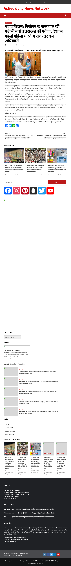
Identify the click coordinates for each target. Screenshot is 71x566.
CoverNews (31, 563)
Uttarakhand (9, 22)
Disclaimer (7, 555)
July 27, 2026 (60, 474)
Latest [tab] (6, 364)
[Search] (65, 15)
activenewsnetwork (11, 45)
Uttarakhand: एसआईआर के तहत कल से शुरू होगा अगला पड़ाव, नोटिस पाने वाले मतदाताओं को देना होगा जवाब (57, 169)
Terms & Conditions (17, 555)
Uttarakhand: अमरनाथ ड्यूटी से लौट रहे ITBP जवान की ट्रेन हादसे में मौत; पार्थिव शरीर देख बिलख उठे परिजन (35, 169)
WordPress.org (9, 434)
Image (44, 2)
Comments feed (10, 431)
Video (38, 2)
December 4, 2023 (22, 45)
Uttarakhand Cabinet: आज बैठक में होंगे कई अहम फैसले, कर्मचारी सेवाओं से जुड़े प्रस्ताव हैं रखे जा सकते (51, 135)
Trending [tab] (21, 364)
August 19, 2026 (19, 174)
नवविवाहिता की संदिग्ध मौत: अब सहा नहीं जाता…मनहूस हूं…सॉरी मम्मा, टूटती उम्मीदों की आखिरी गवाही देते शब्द (48, 463)
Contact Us (14, 553)
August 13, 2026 (62, 174)
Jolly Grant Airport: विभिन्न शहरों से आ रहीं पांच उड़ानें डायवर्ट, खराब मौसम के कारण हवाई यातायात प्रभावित (14, 169)
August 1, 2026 (48, 474)
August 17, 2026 (41, 174)
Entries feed (9, 427)
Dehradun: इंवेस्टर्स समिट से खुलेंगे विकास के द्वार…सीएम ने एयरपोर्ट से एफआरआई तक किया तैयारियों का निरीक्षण (19, 135)
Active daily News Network (26, 8)
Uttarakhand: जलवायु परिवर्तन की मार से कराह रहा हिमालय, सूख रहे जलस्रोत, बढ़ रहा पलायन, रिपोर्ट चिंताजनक (61, 463)
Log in (7, 424)
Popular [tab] (13, 364)
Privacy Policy (23, 553)
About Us (6, 553)
